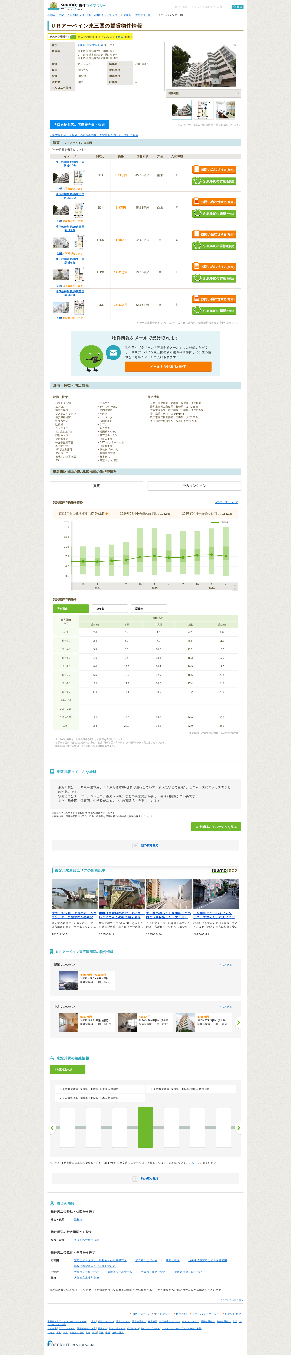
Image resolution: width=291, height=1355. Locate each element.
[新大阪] (171, 1127)
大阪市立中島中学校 (120, 1271)
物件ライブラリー (150, 1328)
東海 (88, 1332)
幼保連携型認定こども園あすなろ (95, 1266)
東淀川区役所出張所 (86, 1239)
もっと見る (225, 964)
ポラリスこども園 (146, 1260)
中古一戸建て (224, 1321)
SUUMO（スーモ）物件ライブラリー (76, 6)
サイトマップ (162, 1313)
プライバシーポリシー (206, 1313)
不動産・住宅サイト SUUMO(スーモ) (67, 1321)
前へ (53, 1127)
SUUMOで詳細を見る (214, 181)
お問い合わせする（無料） (214, 169)
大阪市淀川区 (143, 15)
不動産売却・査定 (86, 1328)
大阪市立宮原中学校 (86, 1271)
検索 (239, 6)
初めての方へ (140, 1313)
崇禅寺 (78, 1219)
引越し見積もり (117, 1328)
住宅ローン (133, 1328)
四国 (101, 1332)
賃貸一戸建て (139, 1321)
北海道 (51, 1332)
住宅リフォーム (67, 1328)
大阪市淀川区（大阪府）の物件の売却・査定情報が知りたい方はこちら (94, 135)
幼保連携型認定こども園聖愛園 (207, 1260)
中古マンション (190, 1321)
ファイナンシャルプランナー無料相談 (182, 1328)
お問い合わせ (233, 1313)
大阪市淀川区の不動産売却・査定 (79, 125)
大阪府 (128, 15)
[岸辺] (93, 1127)
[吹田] (119, 1127)
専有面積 (62, 608)
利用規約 (181, 1313)
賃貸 (121, 36)
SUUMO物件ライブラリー (103, 15)
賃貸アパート (123, 1321)
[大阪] (197, 1127)
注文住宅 (52, 1328)
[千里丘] (67, 1127)
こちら (193, 1162)
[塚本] (223, 1127)
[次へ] (238, 1022)
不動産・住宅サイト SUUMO (66, 15)
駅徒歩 (139, 608)
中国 (107, 1332)
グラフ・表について (226, 502)
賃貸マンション (106, 1321)
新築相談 (102, 1328)
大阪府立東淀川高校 (86, 1277)
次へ (238, 1127)
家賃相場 (152, 1321)
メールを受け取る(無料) (168, 366)
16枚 (60, 188)
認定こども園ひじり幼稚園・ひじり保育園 (100, 1260)
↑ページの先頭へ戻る (232, 1300)
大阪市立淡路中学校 (153, 1271)
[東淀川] (145, 1127)
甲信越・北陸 (77, 1332)
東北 (58, 1332)
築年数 (100, 608)
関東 (65, 1332)
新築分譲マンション (169, 1321)
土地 (235, 1321)
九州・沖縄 (118, 1332)
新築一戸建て (208, 1321)
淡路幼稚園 (173, 1260)
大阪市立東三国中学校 (188, 1271)
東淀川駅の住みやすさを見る (216, 827)
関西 (94, 1332)
